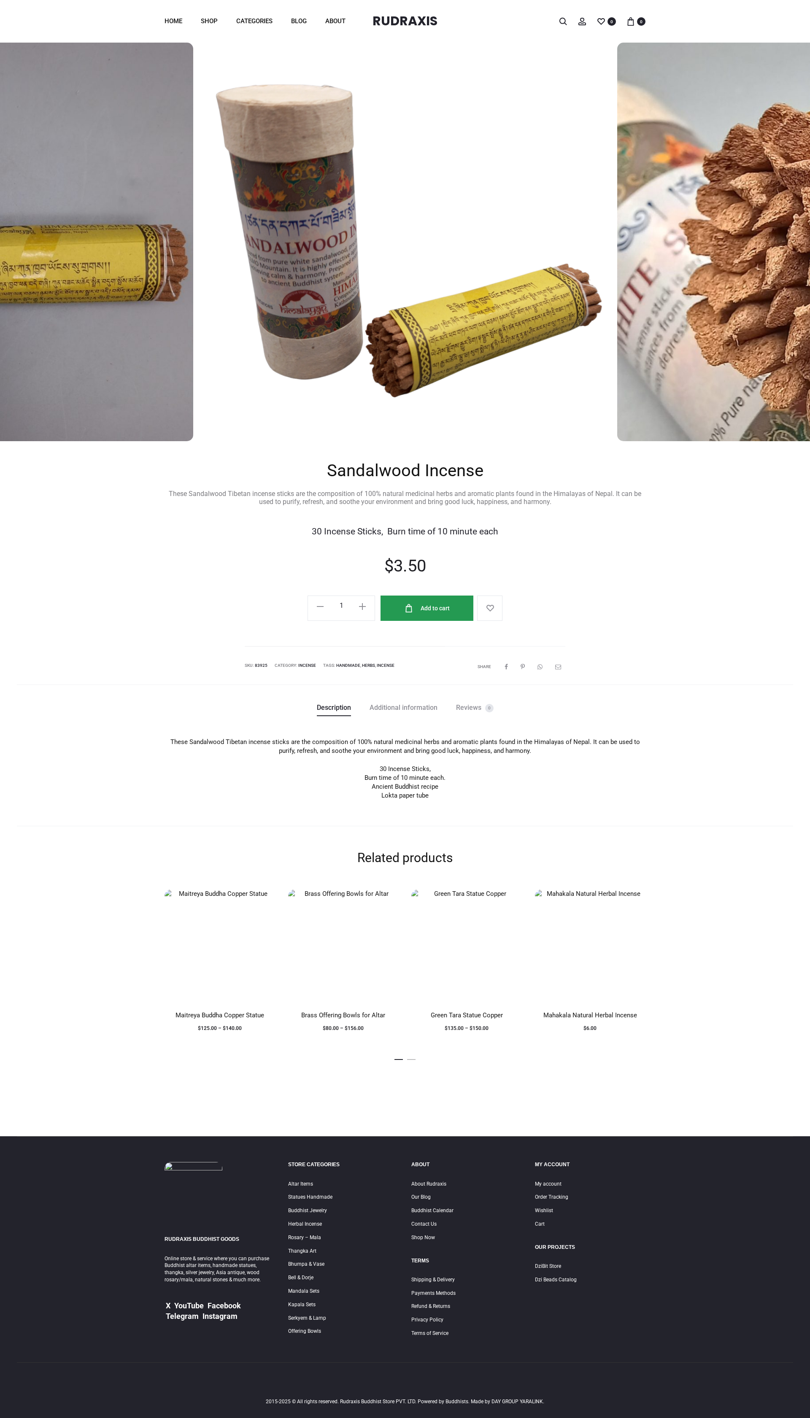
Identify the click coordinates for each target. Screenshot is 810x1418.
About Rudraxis (428, 1184)
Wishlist (544, 1210)
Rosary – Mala (304, 1237)
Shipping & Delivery (433, 1280)
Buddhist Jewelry (307, 1210)
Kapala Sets (302, 1304)
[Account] (582, 21)
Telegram (182, 1316)
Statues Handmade (310, 1197)
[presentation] (29, 242)
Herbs (368, 665)
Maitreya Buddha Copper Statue (220, 1015)
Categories (254, 21)
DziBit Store (548, 1266)
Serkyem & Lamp (307, 1318)
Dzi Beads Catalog (556, 1280)
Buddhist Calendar (432, 1210)
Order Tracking (551, 1197)
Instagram (220, 1316)
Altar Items (300, 1184)
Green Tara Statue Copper (467, 1015)
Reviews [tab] (473, 708)
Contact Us (424, 1224)
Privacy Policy (427, 1320)
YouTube (189, 1305)
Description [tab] (334, 708)
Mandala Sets (303, 1291)
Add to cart (434, 608)
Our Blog (421, 1197)
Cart (540, 1224)
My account (548, 1184)
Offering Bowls (304, 1331)
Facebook (224, 1305)
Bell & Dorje (300, 1278)
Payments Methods (433, 1293)
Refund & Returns (430, 1306)
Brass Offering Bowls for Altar (343, 1015)
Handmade (348, 665)
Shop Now (423, 1237)
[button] (398, 1057)
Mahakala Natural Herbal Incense (590, 1015)
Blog (299, 21)
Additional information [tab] (403, 708)
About (335, 21)
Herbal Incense (305, 1224)
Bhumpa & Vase (306, 1264)
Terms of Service (429, 1333)
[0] (601, 21)
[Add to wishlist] (489, 608)
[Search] (563, 21)
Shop (209, 21)
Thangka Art (302, 1251)
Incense (307, 665)
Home (173, 21)
